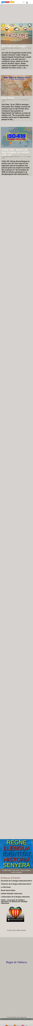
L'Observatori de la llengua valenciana (15, 897)
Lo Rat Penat (6, 887)
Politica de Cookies (26, 1019)
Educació (26, 99)
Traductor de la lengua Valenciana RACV (16, 884)
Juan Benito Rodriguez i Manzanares (11, 48)
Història (3, 101)
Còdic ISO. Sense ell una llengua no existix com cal (16, 152)
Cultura (29, 48)
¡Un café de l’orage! (14, 46)
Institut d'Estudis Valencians (11, 893)
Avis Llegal (5, 1019)
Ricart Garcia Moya (8, 890)
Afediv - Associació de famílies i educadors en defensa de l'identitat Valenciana (14, 901)
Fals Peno (8, 98)
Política (3, 158)
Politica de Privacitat (14, 1019)
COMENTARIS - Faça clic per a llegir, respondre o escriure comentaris (16, 871)
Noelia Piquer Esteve (7, 99)
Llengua (3, 49)
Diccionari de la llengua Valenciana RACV (16, 881)
